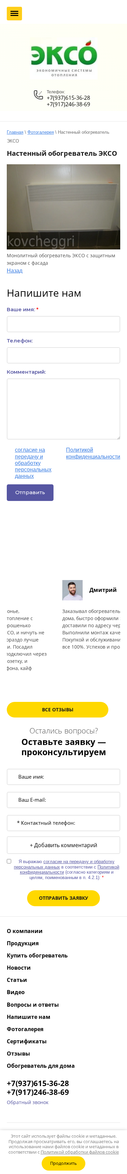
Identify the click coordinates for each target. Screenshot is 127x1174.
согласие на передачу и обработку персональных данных (33, 463)
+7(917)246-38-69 (68, 104)
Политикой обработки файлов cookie (80, 1152)
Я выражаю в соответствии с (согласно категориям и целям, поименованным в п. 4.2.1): (66, 869)
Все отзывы (57, 709)
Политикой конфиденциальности (93, 453)
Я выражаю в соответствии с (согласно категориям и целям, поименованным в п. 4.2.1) (67, 463)
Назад (14, 271)
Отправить (30, 492)
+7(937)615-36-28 (68, 97)
